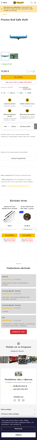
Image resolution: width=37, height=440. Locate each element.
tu (20, 424)
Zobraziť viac (18, 332)
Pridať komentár (18, 158)
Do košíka (18, 77)
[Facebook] (15, 400)
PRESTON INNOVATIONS (27, 88)
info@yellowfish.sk (20, 386)
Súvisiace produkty (25, 126)
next (35, 229)
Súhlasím (19, 435)
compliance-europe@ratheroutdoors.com (17, 186)
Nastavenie (18, 429)
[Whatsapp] (23, 400)
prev (1, 229)
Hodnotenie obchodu (18, 268)
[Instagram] (19, 400)
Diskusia (13, 126)
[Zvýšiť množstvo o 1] (33, 71)
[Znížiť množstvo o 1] (27, 71)
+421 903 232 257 (20, 389)
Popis (5, 126)
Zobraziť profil (17, 351)
